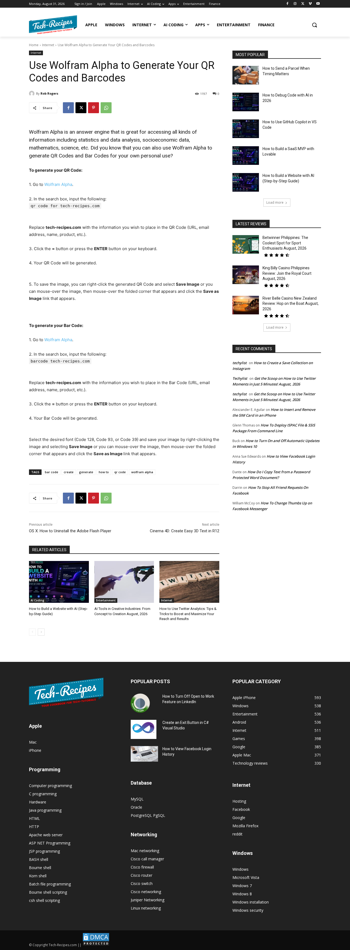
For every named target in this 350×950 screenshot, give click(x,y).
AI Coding (37, 600)
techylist (239, 362)
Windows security (247, 910)
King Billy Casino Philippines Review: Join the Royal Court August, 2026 (286, 273)
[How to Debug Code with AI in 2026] (245, 102)
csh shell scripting (44, 900)
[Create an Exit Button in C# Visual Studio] (143, 729)
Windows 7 (242, 885)
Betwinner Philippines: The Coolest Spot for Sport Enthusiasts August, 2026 (285, 242)
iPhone (35, 750)
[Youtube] (318, 4)
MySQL (137, 799)
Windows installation (250, 902)
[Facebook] (287, 4)
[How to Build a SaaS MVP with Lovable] (245, 155)
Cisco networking (146, 891)
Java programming (45, 810)
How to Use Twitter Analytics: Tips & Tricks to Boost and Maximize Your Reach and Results (188, 614)
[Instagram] (295, 4)
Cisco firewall (142, 867)
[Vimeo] (310, 4)
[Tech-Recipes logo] (53, 24)
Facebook (241, 809)
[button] (314, 24)
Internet (48, 45)
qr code (120, 472)
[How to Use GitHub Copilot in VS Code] (245, 128)
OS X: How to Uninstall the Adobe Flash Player (70, 530)
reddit (237, 834)
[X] (303, 4)
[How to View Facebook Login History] (144, 754)
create (69, 472)
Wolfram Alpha (58, 184)
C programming (43, 793)
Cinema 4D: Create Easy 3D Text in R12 (184, 530)
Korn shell (37, 875)
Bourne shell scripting (48, 892)
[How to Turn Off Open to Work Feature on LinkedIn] (140, 703)
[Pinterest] (93, 107)
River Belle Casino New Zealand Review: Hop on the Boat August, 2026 (290, 303)
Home (34, 45)
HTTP (34, 826)
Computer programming (50, 785)
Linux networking (146, 908)
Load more (275, 202)
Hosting (239, 801)
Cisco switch (142, 883)
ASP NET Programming (49, 843)
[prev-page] (32, 632)
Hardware (37, 802)
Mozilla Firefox (245, 825)
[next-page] (41, 632)
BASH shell (38, 859)
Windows (240, 869)
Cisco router (141, 875)
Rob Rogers (49, 93)
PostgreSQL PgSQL (148, 815)
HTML (34, 818)
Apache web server (46, 834)
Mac (33, 742)
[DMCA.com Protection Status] (96, 945)
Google (238, 817)
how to (104, 472)
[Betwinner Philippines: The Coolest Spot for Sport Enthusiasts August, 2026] (245, 244)
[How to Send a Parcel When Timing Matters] (245, 75)
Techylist (239, 378)
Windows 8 (242, 893)
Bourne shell (40, 867)
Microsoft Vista (245, 877)
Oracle (136, 807)
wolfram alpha (142, 472)
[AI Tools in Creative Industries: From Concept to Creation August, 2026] (124, 582)
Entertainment (106, 600)
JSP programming (44, 851)
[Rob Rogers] (32, 93)
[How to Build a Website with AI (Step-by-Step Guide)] (59, 582)
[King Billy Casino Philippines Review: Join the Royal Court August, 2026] (245, 274)
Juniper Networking (147, 899)
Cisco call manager (147, 858)
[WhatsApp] (106, 107)
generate (86, 472)
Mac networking (145, 850)
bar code (51, 472)
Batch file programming (50, 884)
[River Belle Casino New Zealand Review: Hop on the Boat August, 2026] (245, 305)
